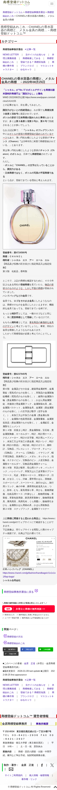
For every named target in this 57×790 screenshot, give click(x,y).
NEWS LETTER (11, 54)
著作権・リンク (29, 779)
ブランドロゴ (27, 66)
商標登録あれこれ (16, 643)
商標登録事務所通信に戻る (19, 591)
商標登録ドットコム (13, 12)
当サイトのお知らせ (35, 54)
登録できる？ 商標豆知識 (32, 62)
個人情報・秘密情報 (39, 775)
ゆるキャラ (26, 69)
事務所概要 (42, 723)
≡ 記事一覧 (30, 49)
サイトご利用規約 (14, 775)
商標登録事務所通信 (35, 12)
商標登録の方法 (15, 636)
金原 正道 (29, 663)
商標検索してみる (31, 58)
